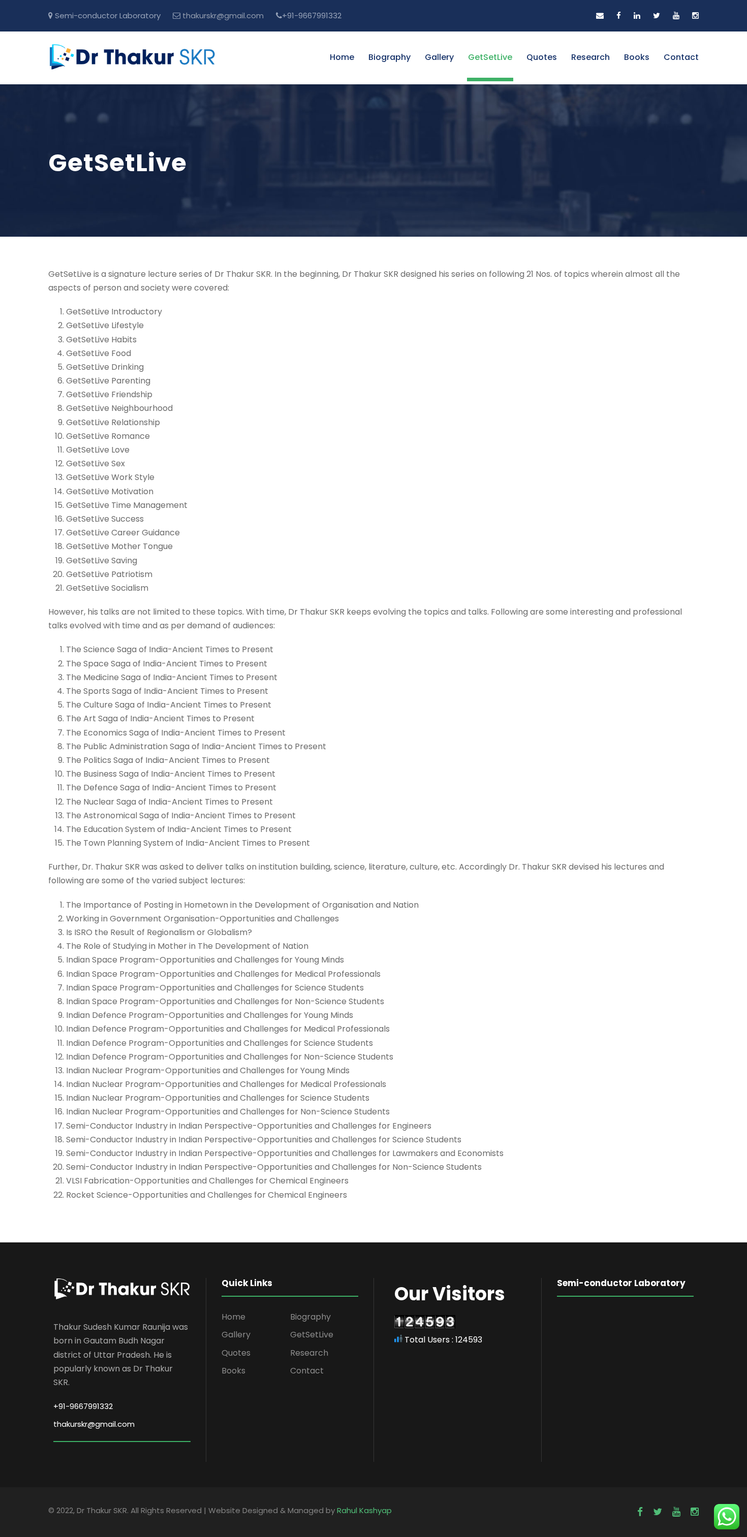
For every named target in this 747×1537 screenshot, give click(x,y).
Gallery (439, 57)
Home (342, 57)
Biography (389, 57)
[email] (600, 15)
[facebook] (618, 15)
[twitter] (656, 15)
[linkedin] (637, 15)
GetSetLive (490, 57)
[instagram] (695, 15)
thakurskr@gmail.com (223, 15)
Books (636, 57)
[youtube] (676, 15)
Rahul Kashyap (364, 1510)
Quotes (541, 57)
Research (590, 57)
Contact (681, 57)
